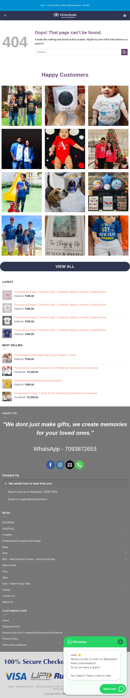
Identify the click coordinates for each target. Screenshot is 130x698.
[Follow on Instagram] (60, 464)
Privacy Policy (10, 638)
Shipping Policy (11, 626)
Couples (7, 534)
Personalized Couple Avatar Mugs (21, 541)
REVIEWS (8, 522)
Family (6, 589)
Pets (4, 571)
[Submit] (124, 52)
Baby (5, 547)
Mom (5, 577)
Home (5, 620)
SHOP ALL (8, 528)
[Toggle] (5, 483)
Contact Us (8, 595)
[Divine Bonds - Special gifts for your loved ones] (65, 15)
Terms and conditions (14, 645)
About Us (7, 602)
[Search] (118, 16)
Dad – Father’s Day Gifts (16, 583)
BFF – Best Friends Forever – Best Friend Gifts (28, 559)
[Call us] (79, 464)
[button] (5, 15)
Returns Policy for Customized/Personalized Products (32, 632)
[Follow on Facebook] (50, 464)
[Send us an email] (69, 464)
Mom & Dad (9, 565)
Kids (4, 553)
